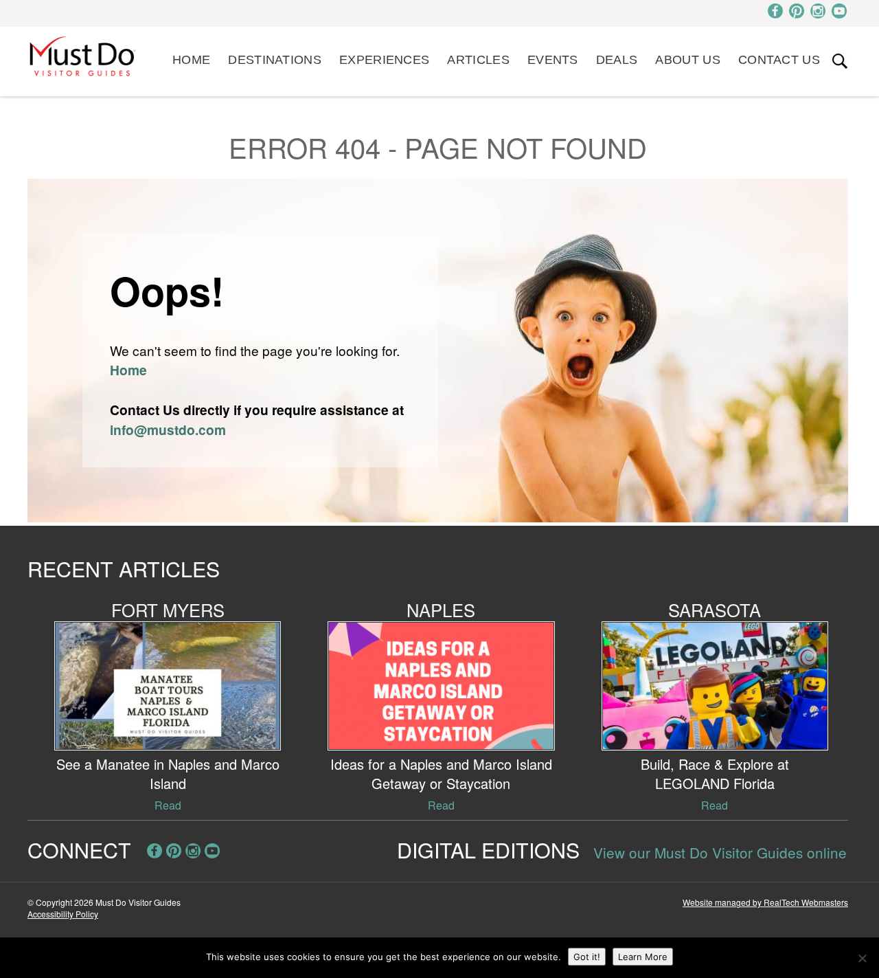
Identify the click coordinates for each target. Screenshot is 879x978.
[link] (840, 61)
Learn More (642, 956)
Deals (617, 60)
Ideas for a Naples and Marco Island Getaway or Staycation (441, 773)
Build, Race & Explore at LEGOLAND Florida (715, 773)
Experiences (384, 60)
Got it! (586, 956)
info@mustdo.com (168, 429)
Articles (478, 60)
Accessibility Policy (62, 914)
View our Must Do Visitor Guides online (720, 852)
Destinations (274, 60)
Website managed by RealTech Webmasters (765, 902)
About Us (687, 60)
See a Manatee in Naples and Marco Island (167, 773)
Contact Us (779, 60)
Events (552, 60)
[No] (862, 958)
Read (168, 805)
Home (191, 60)
